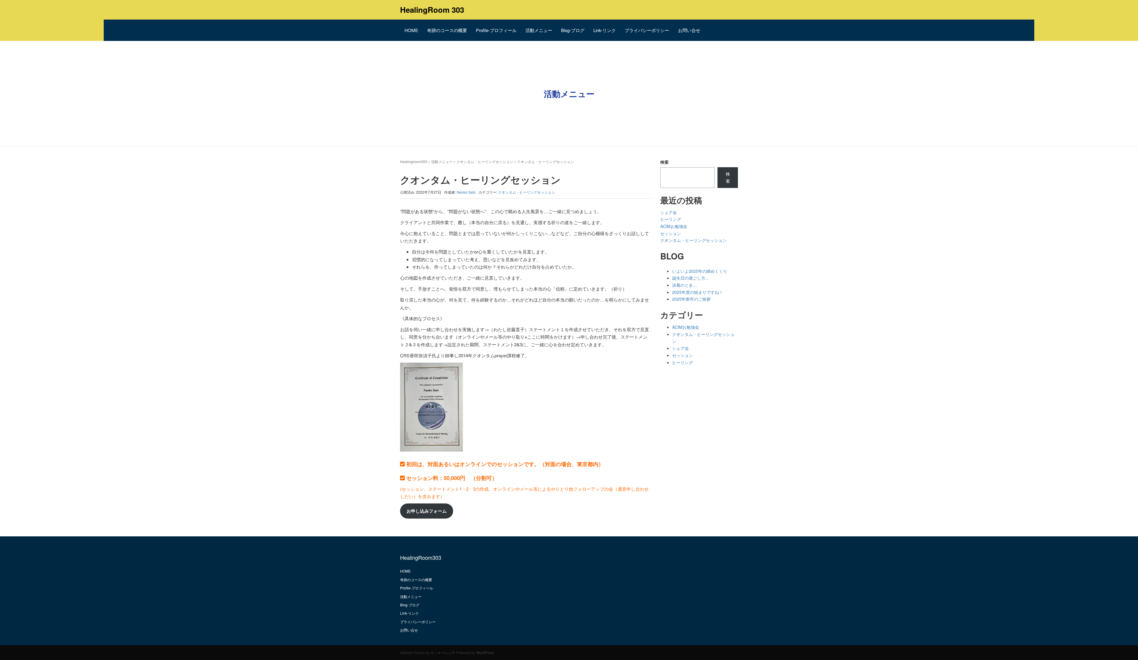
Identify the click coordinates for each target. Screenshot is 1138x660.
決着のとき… (684, 285)
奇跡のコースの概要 (447, 30)
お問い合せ (689, 30)
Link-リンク (604, 30)
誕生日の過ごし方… (690, 278)
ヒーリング (670, 219)
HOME (411, 30)
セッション (670, 233)
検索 (664, 162)
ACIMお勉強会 (673, 226)
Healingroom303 (413, 161)
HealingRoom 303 (432, 9)
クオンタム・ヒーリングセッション (484, 161)
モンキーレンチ (442, 652)
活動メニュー (538, 30)
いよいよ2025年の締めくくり (699, 271)
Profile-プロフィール (496, 30)
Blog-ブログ (572, 30)
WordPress (485, 652)
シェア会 (668, 212)
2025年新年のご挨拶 (691, 299)
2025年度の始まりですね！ (697, 292)
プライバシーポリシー (647, 30)
